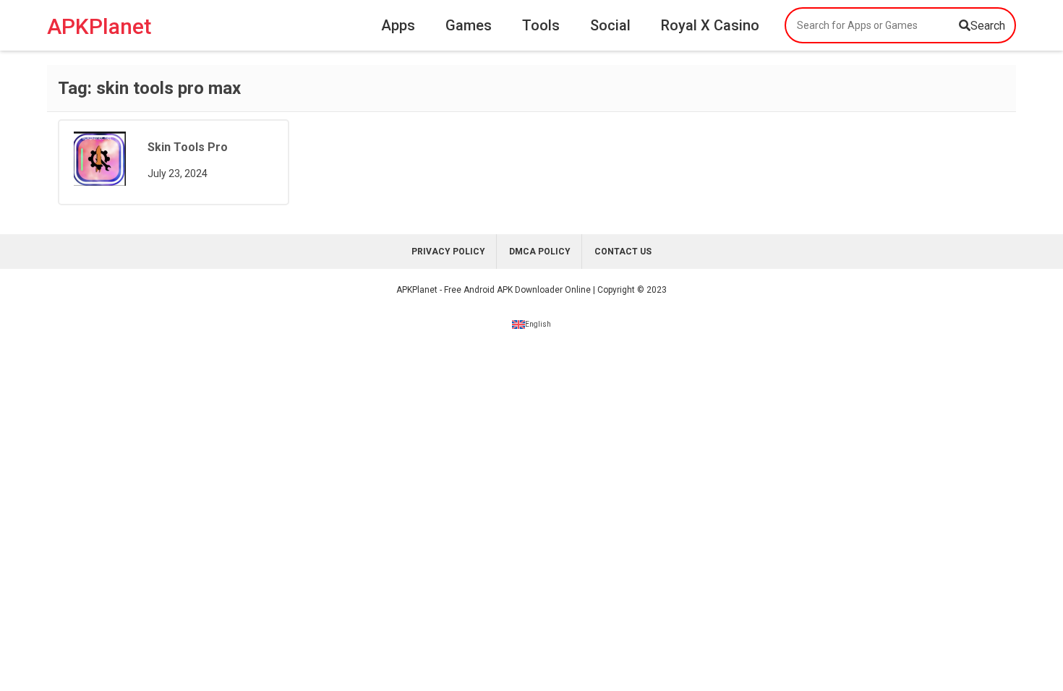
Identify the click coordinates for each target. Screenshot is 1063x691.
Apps (398, 25)
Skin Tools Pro (188, 147)
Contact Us (623, 251)
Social (610, 25)
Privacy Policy (448, 251)
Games (468, 25)
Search (987, 26)
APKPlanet (99, 26)
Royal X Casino (710, 25)
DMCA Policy (540, 251)
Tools (541, 25)
